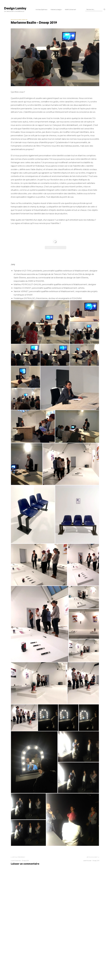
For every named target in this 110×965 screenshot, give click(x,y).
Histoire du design (56, 9)
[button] (40, 322)
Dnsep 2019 (24, 19)
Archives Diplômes (41, 9)
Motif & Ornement (70, 9)
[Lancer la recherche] (104, 9)
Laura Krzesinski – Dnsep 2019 (20, 860)
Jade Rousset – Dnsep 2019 (91, 860)
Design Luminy (15, 8)
